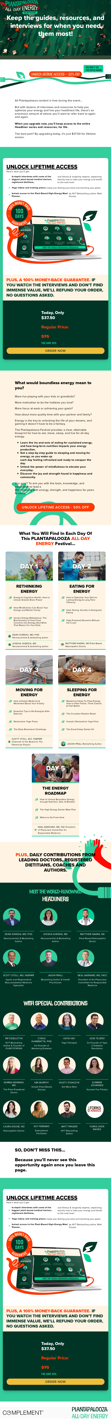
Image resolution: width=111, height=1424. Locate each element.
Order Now (55, 350)
